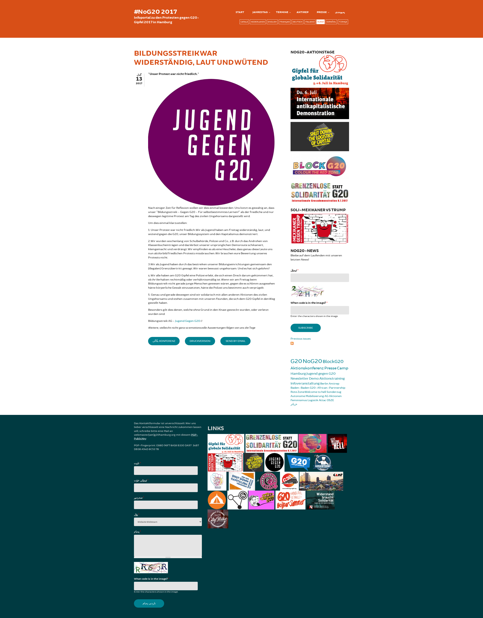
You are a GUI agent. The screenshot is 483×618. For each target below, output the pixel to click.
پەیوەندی (340, 12)
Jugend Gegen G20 (187, 321)
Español (331, 22)
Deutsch (297, 22)
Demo (314, 378)
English (272, 22)
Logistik (313, 400)
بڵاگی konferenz (163, 341)
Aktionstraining (332, 378)
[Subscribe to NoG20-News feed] (320, 343)
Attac (322, 400)
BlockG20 (333, 361)
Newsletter (299, 378)
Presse (322, 12)
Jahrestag (260, 12)
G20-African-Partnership (327, 388)
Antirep (334, 383)
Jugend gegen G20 (321, 373)
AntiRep (302, 12)
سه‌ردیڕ (139, 497)
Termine (282, 12)
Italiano (310, 22)
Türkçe (343, 22)
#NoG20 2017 (155, 12)
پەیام (137, 531)
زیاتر (293, 404)
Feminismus (299, 400)
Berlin (324, 383)
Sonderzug (334, 392)
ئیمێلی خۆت (141, 480)
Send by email (235, 341)
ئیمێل (294, 270)
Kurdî (320, 22)
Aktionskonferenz (307, 368)
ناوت (137, 463)
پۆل (136, 514)
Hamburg (298, 373)
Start (240, 12)
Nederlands (258, 22)
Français (285, 22)
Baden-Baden (300, 388)
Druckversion (200, 341)
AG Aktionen (333, 396)
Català (244, 22)
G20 (296, 361)
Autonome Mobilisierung (307, 396)
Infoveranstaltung (305, 383)
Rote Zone (297, 392)
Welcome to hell (315, 392)
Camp (342, 368)
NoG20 (312, 361)
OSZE (330, 400)
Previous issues (301, 339)
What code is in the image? (309, 303)
